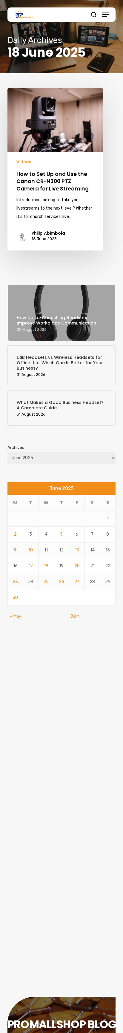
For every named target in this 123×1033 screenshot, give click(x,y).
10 (30, 550)
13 (77, 550)
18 (46, 565)
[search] (93, 14)
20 (77, 565)
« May (15, 616)
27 (76, 581)
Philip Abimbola (48, 233)
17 (31, 565)
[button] (105, 15)
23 (15, 581)
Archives (15, 447)
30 (15, 597)
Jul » (75, 616)
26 (61, 581)
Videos (23, 162)
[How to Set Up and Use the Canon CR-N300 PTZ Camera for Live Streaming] (55, 169)
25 (46, 581)
